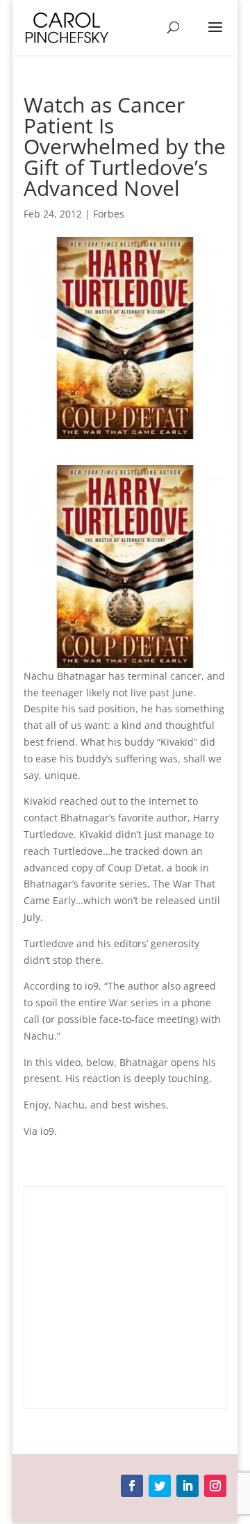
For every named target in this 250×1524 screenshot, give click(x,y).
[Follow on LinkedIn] (187, 1486)
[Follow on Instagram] (215, 1486)
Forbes (108, 213)
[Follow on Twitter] (160, 1486)
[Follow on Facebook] (132, 1486)
